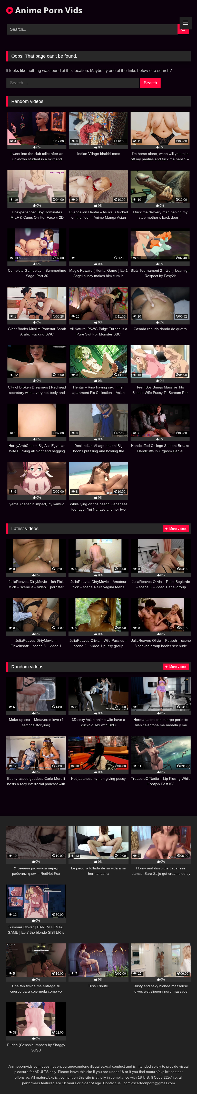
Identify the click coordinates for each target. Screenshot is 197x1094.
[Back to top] (181, 1079)
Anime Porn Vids (47, 10)
